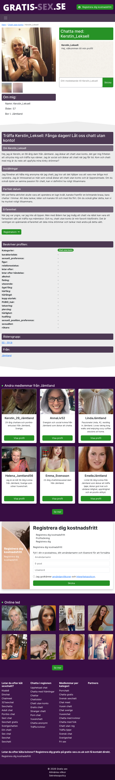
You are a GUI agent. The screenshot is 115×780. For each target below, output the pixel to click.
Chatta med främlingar (42, 691)
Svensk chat (65, 733)
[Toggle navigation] (6, 18)
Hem (4, 25)
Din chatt (6, 729)
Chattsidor (36, 699)
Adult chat (7, 710)
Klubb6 (5, 690)
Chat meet (64, 702)
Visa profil (19, 438)
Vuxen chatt (65, 706)
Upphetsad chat (38, 687)
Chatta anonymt (39, 723)
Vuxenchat (64, 714)
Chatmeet (7, 698)
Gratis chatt (36, 707)
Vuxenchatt (36, 719)
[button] (29, 54)
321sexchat (8, 702)
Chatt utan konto (15, 25)
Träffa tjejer (65, 729)
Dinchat (6, 694)
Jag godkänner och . (65, 576)
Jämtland (7, 355)
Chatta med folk (67, 722)
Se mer (57, 511)
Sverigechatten (10, 725)
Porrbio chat (8, 714)
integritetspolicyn (85, 576)
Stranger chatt (38, 711)
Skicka (71, 583)
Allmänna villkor (57, 772)
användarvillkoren (61, 576)
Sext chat (7, 718)
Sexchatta (7, 706)
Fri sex (62, 741)
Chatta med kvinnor (69, 718)
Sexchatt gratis (10, 722)
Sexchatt (6, 741)
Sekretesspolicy (57, 775)
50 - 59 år (7, 342)
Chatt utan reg (67, 725)
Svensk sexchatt (68, 698)
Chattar (34, 695)
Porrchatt (64, 690)
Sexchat (6, 737)
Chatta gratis (66, 694)
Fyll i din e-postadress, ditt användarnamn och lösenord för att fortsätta (71, 552)
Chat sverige (66, 710)
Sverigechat (65, 737)
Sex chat (6, 733)
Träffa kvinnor (37, 726)
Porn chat (35, 715)
